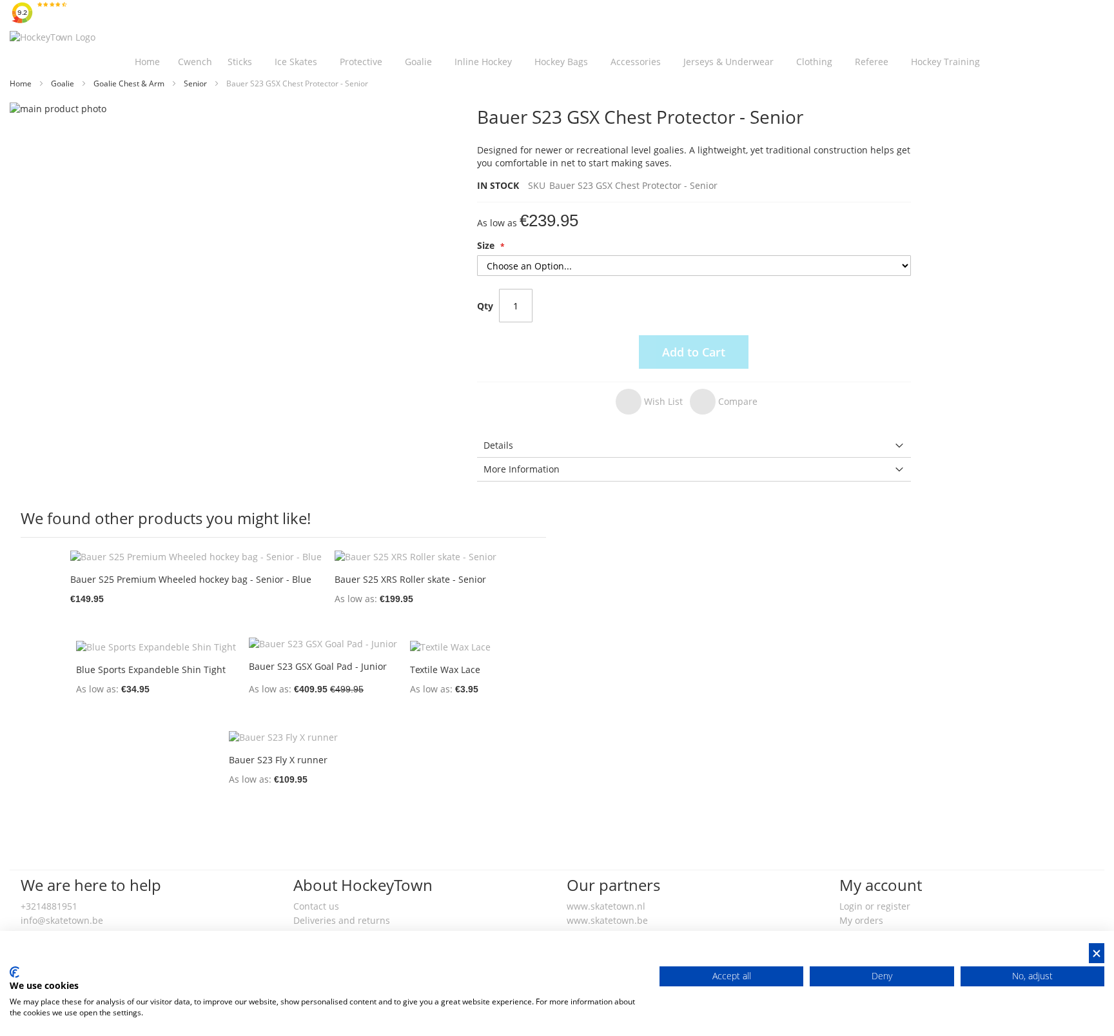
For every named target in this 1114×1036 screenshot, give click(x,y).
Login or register (874, 906)
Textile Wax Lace (445, 669)
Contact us (316, 906)
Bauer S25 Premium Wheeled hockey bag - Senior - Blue (190, 579)
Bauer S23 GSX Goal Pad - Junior (318, 666)
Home (22, 83)
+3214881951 (49, 906)
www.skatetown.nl (606, 906)
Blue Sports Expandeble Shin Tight (151, 669)
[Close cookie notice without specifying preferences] (1096, 953)
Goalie (63, 83)
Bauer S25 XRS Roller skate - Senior (410, 579)
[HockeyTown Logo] (52, 37)
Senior (196, 83)
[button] (649, 402)
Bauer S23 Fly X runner (278, 760)
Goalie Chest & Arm (129, 83)
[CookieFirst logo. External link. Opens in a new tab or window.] (14, 972)
